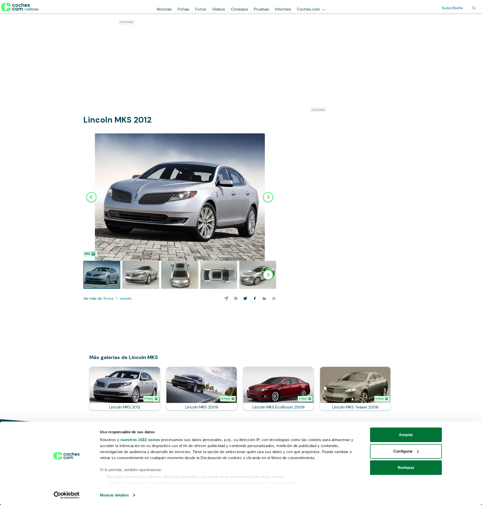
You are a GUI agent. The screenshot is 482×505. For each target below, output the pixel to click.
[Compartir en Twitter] (244, 298)
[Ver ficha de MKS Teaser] (355, 388)
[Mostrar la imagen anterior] (91, 197)
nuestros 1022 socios (140, 440)
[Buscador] (474, 8)
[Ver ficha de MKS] (125, 388)
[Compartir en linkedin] (263, 298)
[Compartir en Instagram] (234, 298)
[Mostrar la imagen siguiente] (268, 197)
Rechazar (406, 467)
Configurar (403, 451)
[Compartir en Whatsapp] (273, 298)
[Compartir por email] (225, 298)
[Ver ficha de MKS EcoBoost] (278, 388)
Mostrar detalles (114, 495)
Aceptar (406, 435)
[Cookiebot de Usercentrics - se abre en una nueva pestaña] (67, 495)
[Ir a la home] (20, 7)
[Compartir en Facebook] (254, 298)
